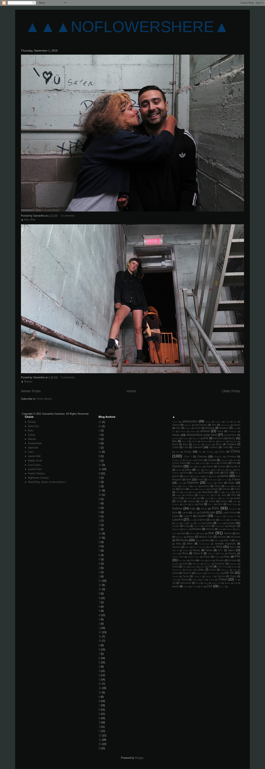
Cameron (198, 447)
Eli (215, 470)
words (175, 586)
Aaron (175, 422)
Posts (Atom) (44, 398)
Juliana (224, 501)
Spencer (225, 570)
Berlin (194, 441)
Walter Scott (35, 460)
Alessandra (201, 425)
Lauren (201, 515)
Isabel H (202, 489)
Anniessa (232, 431)
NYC (220, 550)
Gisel (220, 482)
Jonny (179, 501)
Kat (201, 504)
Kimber (32, 421)
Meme (190, 536)
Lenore (223, 520)
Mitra (178, 543)
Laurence (218, 516)
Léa (191, 520)
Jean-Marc (207, 492)
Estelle (187, 476)
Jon (198, 498)
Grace (175, 486)
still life (229, 572)
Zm (202, 586)
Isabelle (214, 489)
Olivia (185, 553)
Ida (174, 489)
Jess (237, 492)
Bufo (30, 430)
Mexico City (206, 536)
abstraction (189, 421)
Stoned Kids (35, 443)
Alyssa (188, 428)
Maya (202, 533)
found (200, 479)
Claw (235, 460)
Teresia (221, 576)
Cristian (224, 463)
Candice (213, 447)
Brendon (197, 444)
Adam (208, 422)
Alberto (176, 425)
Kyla (174, 512)
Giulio (231, 482)
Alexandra (225, 425)
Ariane (186, 438)
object (231, 550)
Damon (32, 439)
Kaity (185, 504)
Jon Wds (226, 498)
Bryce (219, 444)
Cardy (225, 447)
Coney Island (179, 463)
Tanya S (198, 576)
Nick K (233, 547)
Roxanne (220, 563)
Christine (189, 460)
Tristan (223, 579)
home (227, 486)
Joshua (191, 501)
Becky (231, 438)
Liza (191, 523)
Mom (190, 543)
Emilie (195, 473)
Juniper (175, 504)
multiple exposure (225, 543)
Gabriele (193, 482)
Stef (235, 570)
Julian (212, 501)
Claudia (212, 460)
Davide (221, 466)
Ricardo (220, 560)
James (195, 492)
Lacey (185, 512)
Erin (177, 476)
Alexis (237, 425)
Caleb (175, 447)
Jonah (236, 498)
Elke (231, 470)
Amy (235, 428)
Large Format (230, 512)
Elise (223, 470)
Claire (200, 460)
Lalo (194, 513)
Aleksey (187, 425)
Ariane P (196, 438)
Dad (234, 463)
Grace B (185, 486)
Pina (192, 560)
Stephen (199, 573)
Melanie (179, 537)
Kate (220, 504)
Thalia (233, 576)
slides (200, 569)
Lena (213, 519)
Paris (222, 553)
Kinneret (233, 509)
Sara (185, 567)
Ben (174, 441)
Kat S (211, 504)
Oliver (174, 553)
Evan (214, 476)
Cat (200, 452)
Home (131, 391)
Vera (198, 583)
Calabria (231, 444)
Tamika (175, 576)
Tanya (186, 576)
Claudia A (225, 460)
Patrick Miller (178, 557)
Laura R (188, 516)
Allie (178, 428)
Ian (235, 486)
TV (236, 580)
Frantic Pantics (36, 473)
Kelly (193, 508)
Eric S (237, 473)
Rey (210, 560)
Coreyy (203, 463)
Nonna (196, 550)
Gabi (180, 483)
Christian (218, 457)
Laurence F (232, 516)
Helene (206, 486)
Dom (198, 470)
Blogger (139, 757)
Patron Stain (193, 557)
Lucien (175, 526)
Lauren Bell (34, 456)
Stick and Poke (214, 573)
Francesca (212, 480)
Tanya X (209, 576)
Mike (207, 540)
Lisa (177, 523)
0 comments (68, 215)
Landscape (207, 512)
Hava (195, 486)
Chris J (188, 456)
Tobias (212, 580)
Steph (175, 573)
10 (100, 469)
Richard (232, 560)
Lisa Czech (34, 464)
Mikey (237, 540)
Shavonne (177, 570)
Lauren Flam (35, 469)
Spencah (33, 447)
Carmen (236, 447)
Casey (31, 434)
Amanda (209, 427)
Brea (185, 444)
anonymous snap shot (201, 434)
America (224, 427)
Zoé (209, 586)
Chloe (222, 451)
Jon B (207, 498)
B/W (206, 438)
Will (235, 583)
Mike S (227, 540)
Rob (185, 563)
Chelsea (210, 452)
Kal (193, 504)
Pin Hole (182, 560)
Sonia (213, 569)
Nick (219, 546)
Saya (202, 567)
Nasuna (176, 547)
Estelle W (197, 476)
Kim (215, 508)
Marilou (210, 529)
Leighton (201, 519)
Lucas (220, 523)
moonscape (204, 544)
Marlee (229, 529)
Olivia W (211, 553)
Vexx (206, 583)
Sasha (193, 567)
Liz (184, 523)
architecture (230, 435)
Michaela (235, 537)
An (173, 431)
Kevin (204, 508)
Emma (205, 472)
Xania (186, 586)
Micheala (182, 540)
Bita (33, 219)
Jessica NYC (204, 495)
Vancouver (185, 583)
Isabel (192, 489)
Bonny (222, 441)
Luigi (186, 526)
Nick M (175, 550)
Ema (185, 472)
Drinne (207, 470)
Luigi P (197, 526)
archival (175, 438)
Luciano (230, 523)
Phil (237, 556)
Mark (220, 529)
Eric (226, 472)
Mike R (217, 540)
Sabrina (233, 564)
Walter (227, 583)
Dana (199, 467)
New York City (199, 547)
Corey (193, 463)
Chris (235, 451)
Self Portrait (222, 567)
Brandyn (233, 441)
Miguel (198, 540)
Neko (187, 547)
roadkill (175, 564)
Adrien (218, 422)
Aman (198, 428)
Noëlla (186, 550)
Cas (177, 452)
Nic (211, 547)
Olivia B (198, 553)
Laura (175, 516)
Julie (235, 501)
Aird (227, 422)
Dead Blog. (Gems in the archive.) (47, 482)
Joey (223, 495)
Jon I (216, 498)
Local (199, 523)
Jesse (178, 495)
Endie (217, 472)
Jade (186, 492)
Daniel (209, 466)
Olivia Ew (33, 426)
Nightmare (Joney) (38, 477)
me (211, 532)
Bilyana (204, 441)
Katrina (177, 508)
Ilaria (182, 489)
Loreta (208, 523)
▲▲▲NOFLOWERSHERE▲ (127, 26)
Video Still (216, 583)
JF (216, 495)
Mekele (228, 533)
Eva (207, 476)
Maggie (232, 526)
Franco (225, 480)
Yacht (194, 586)
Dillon (188, 469)
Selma (234, 567)
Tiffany (195, 580)
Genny (210, 483)
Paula (217, 557)
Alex (26, 219)
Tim (203, 580)
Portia (201, 560)
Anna (220, 431)
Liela (231, 520)
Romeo (207, 564)
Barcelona (218, 438)
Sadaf (175, 566)
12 (100, 421)
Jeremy (228, 492)
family (224, 476)
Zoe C (222, 586)
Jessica (190, 495)
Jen (219, 492)
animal (205, 431)
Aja (235, 422)
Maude (193, 533)
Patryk (206, 556)
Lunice (207, 526)
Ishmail (226, 489)
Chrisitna (202, 456)
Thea (174, 580)
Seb (210, 566)
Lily (238, 520)
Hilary (217, 486)
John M (176, 498)
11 (100, 426)
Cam (185, 447)
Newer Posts (31, 391)
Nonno (209, 550)
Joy (202, 501)
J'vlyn (237, 489)
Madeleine (220, 526)
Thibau (184, 579)
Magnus (175, 529)
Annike (176, 434)
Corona (213, 463)
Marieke (196, 529)
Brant (175, 444)
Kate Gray (232, 504)
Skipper (189, 570)
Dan (191, 467)
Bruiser (28, 381)
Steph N (187, 573)
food (188, 479)
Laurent (177, 519)
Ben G (185, 441)
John (30, 451)
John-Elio (188, 498)
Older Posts (231, 391)
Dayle (178, 470)
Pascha (232, 553)
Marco (186, 529)
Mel (238, 533)
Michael (222, 537)
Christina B (177, 460)
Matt (183, 533)
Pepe (227, 556)
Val (174, 583)
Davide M (235, 466)
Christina (231, 456)
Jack (178, 492)
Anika (193, 431)
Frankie (236, 479)
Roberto (196, 564)
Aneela (182, 431)
